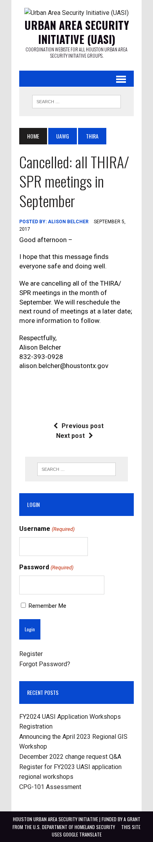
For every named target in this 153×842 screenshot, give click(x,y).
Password (46, 567)
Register (31, 654)
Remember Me (47, 605)
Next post (70, 435)
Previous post (83, 426)
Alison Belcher (68, 221)
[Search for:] (76, 469)
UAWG (62, 136)
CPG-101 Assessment (50, 787)
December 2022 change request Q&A (70, 756)
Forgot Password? (44, 664)
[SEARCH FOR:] (76, 100)
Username (46, 528)
